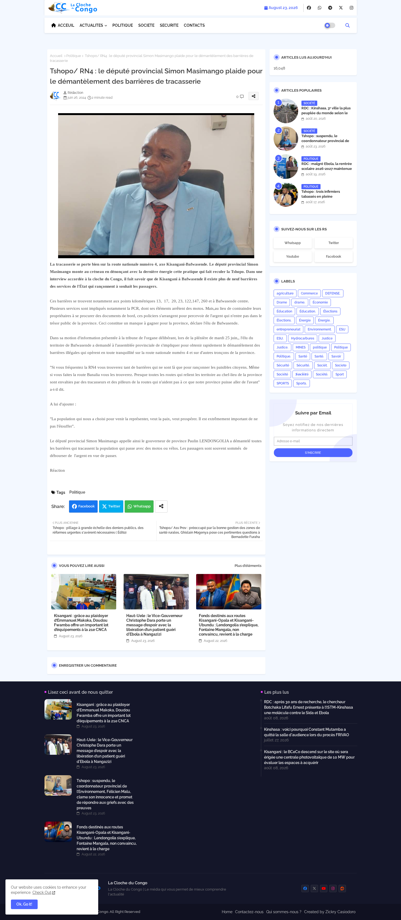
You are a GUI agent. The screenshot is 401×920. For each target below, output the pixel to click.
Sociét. (322, 365)
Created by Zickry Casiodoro (329, 912)
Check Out (41, 892)
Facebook (86, 506)
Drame (282, 302)
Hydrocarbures (302, 338)
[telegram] (330, 8)
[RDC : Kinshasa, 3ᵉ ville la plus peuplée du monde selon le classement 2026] (286, 111)
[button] (347, 25)
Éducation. (308, 311)
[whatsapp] (319, 8)
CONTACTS (194, 25)
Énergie (305, 320)
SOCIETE (146, 25)
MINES (301, 347)
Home (227, 912)
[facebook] (309, 8)
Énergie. (324, 320)
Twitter (114, 506)
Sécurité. (303, 365)
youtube (292, 256)
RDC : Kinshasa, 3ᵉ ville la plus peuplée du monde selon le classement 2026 (326, 113)
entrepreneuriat (288, 329)
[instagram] (351, 8)
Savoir (336, 356)
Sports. (301, 383)
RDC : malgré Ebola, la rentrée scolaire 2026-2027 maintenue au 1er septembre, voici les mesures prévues (326, 171)
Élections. (284, 320)
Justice (327, 338)
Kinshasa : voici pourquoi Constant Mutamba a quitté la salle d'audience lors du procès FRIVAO (306, 732)
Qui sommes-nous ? (283, 912)
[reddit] (342, 888)
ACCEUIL (66, 25)
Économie (320, 302)
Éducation (284, 311)
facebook (333, 256)
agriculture (285, 293)
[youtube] (323, 888)
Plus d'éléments (248, 566)
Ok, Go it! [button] (24, 904)
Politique (73, 56)
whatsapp (293, 243)
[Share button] (161, 506)
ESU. (280, 338)
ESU (342, 329)
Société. (322, 374)
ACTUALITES (91, 25)
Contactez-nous (249, 912)
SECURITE (169, 25)
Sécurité (283, 365)
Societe (340, 365)
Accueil (56, 56)
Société (282, 374)
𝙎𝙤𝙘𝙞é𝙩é (302, 374)
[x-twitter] (340, 8)
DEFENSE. (332, 293)
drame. (299, 302)
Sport (340, 374)
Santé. (319, 356)
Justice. (282, 347)
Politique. (284, 356)
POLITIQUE (122, 25)
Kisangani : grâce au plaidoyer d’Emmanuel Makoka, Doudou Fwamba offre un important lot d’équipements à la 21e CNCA (81, 623)
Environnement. (320, 329)
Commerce (309, 293)
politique (320, 347)
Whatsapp (142, 506)
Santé (302, 356)
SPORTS (283, 383)
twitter (333, 243)
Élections (330, 311)
